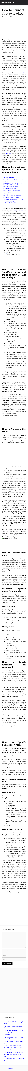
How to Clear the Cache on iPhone (13, 1030)
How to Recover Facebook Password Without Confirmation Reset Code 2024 (14, 1054)
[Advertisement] (14, 29)
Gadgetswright (8, 2)
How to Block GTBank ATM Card (12, 1050)
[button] (22, 2)
